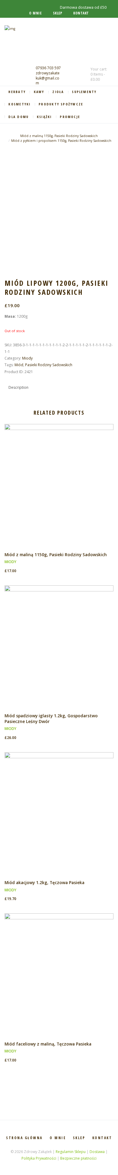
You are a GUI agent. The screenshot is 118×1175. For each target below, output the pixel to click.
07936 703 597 (48, 67)
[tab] (18, 387)
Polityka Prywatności (38, 1158)
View (59, 480)
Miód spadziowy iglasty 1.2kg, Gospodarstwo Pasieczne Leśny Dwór (51, 718)
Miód (19, 364)
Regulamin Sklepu (71, 1151)
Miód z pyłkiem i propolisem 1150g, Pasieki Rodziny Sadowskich (61, 141)
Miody (27, 358)
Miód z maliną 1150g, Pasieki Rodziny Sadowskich (59, 136)
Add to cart (59, 490)
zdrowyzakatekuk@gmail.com (48, 78)
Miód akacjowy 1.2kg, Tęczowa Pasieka (44, 882)
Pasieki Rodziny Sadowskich (48, 364)
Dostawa (97, 1151)
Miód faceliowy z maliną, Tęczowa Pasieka (48, 1044)
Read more (59, 980)
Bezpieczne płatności (78, 1158)
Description (18, 387)
